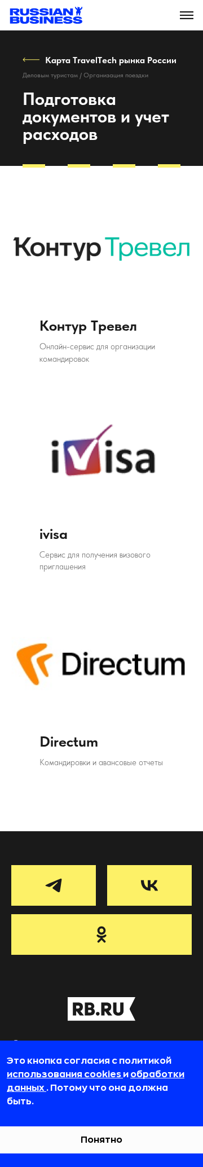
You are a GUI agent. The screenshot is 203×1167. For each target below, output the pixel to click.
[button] (186, 15)
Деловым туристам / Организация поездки (85, 75)
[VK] (149, 885)
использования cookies (65, 1074)
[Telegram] (53, 885)
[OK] (101, 934)
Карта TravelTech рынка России (110, 60)
